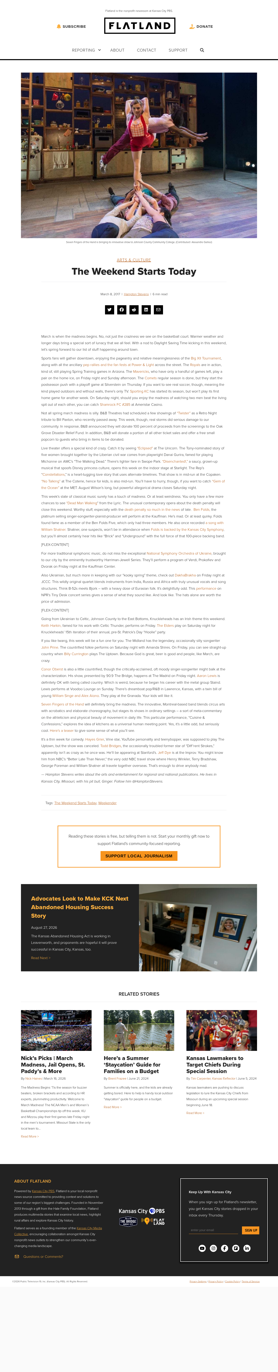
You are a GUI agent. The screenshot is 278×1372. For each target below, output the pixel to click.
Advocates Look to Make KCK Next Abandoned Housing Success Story (79, 907)
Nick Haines (33, 1078)
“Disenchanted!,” (175, 461)
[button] (99, 50)
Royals (194, 364)
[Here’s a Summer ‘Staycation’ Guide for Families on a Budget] (139, 1030)
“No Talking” (50, 481)
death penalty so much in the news (152, 509)
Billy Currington (76, 653)
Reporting (83, 50)
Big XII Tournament (205, 358)
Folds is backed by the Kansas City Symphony (186, 529)
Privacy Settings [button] (198, 1281)
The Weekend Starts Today (75, 802)
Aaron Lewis (206, 675)
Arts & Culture (134, 260)
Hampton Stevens (136, 294)
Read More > (30, 1136)
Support (178, 50)
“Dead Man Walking (81, 502)
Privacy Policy (215, 1281)
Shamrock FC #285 (115, 404)
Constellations (54, 474)
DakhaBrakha (185, 575)
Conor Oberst (52, 669)
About (117, 50)
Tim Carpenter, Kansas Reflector (213, 1078)
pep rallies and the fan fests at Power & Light (118, 364)
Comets (150, 377)
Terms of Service (251, 1281)
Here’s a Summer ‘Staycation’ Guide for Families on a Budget (132, 1064)
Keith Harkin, (51, 625)
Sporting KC (139, 391)
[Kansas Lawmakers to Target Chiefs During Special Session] (221, 1030)
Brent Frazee (117, 1078)
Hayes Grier (94, 739)
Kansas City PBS (43, 1191)
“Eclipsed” (144, 448)
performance (205, 588)
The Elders (165, 625)
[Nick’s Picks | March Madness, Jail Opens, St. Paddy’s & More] (56, 1030)
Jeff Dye (164, 752)
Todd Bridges (110, 745)
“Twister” (183, 412)
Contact (146, 50)
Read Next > (40, 957)
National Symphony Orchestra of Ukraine (178, 553)
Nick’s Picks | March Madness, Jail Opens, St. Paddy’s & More (53, 1064)
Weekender (107, 802)
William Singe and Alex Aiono (75, 695)
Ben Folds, (201, 509)
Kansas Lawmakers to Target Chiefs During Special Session (214, 1064)
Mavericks (140, 371)
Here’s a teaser (61, 730)
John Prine (49, 647)
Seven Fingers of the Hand (62, 704)
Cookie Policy (232, 1281)
